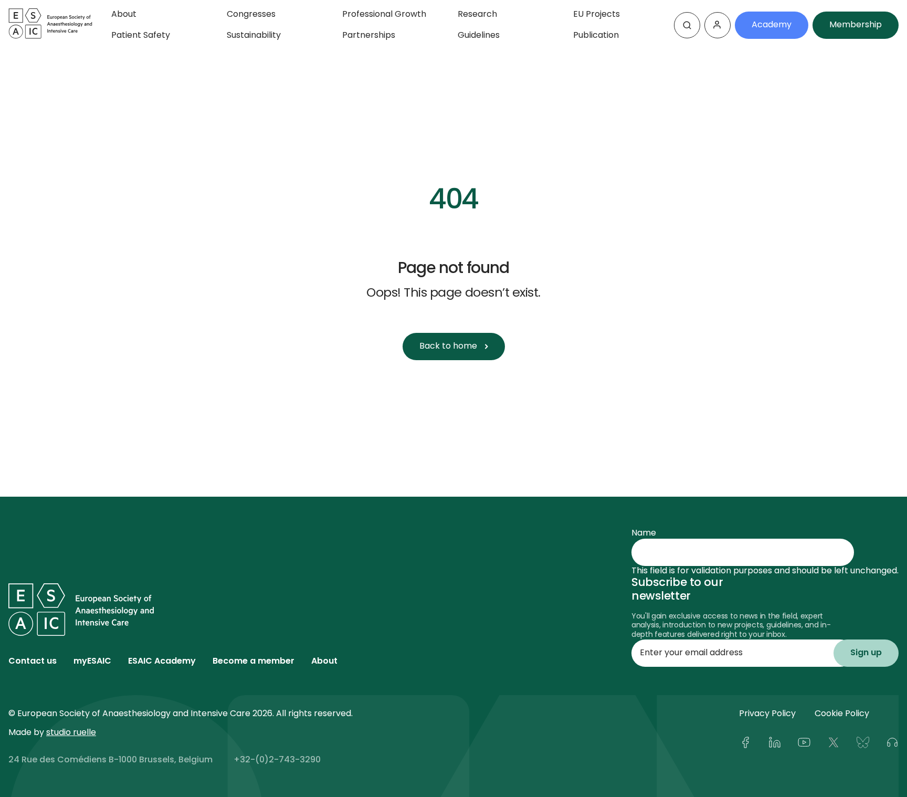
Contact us (32, 661)
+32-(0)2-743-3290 (277, 760)
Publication (596, 35)
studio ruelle (71, 733)
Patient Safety (140, 35)
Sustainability (254, 35)
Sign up (866, 653)
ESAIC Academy (162, 661)
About (123, 14)
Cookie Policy (842, 714)
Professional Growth (384, 14)
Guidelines (479, 35)
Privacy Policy (767, 714)
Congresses (251, 14)
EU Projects (596, 14)
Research (477, 14)
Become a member (253, 661)
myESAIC (92, 661)
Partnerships (368, 35)
